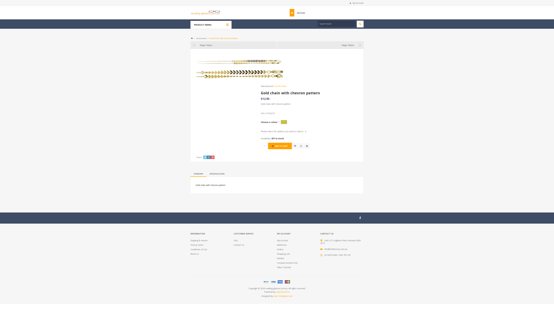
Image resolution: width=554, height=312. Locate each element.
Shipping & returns (199, 240)
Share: (199, 157)
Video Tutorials (284, 267)
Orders (280, 249)
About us (194, 253)
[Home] (191, 38)
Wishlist (280, 258)
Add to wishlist (295, 146)
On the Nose (281, 86)
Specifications (217, 173)
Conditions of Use (198, 249)
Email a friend (307, 146)
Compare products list (287, 262)
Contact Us (239, 245)
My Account (358, 3)
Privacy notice (196, 245)
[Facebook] (360, 218)
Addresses (282, 245)
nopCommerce (283, 291)
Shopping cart (283, 253)
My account (282, 240)
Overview (198, 173)
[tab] (198, 174)
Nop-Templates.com (283, 296)
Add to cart (281, 146)
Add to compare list (301, 146)
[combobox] (336, 24)
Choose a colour (269, 122)
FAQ (236, 240)
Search (360, 24)
